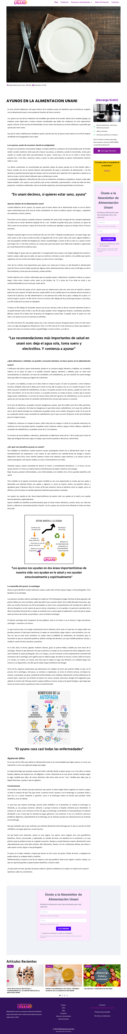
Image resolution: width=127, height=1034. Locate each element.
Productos (65, 2)
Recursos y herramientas (80, 2)
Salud (29, 85)
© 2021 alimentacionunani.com (63, 1029)
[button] (60, 995)
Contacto (115, 2)
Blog (56, 2)
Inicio (63, 1008)
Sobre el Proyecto (102, 2)
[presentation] (8, 981)
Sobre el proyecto (63, 1019)
